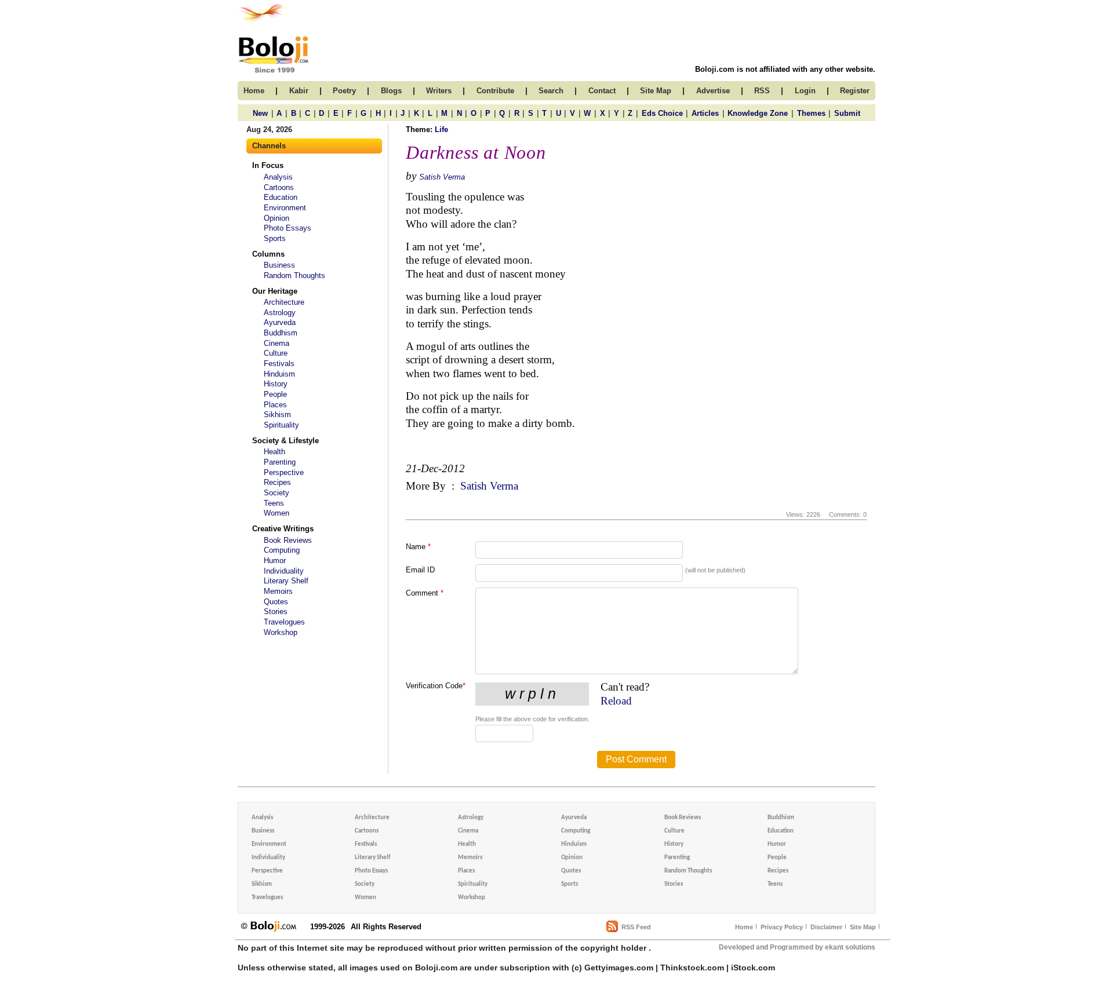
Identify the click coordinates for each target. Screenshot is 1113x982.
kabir (298, 90)
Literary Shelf (286, 580)
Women (276, 513)
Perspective (284, 472)
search (551, 90)
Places (275, 404)
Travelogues (284, 622)
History (276, 383)
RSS (762, 90)
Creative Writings (283, 528)
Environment (285, 207)
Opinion (276, 218)
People (275, 394)
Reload (616, 701)
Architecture (284, 302)
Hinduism (279, 374)
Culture (276, 353)
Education (280, 197)
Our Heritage (274, 291)
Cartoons (279, 187)
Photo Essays (287, 228)
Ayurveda (280, 322)
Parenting (280, 462)
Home (744, 926)
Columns (268, 254)
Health (274, 451)
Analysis (278, 177)
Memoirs (278, 591)
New (260, 113)
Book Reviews (288, 540)
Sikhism (277, 414)
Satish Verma (442, 177)
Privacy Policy (782, 926)
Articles (705, 113)
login (805, 90)
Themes (811, 113)
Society (276, 492)
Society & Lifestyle (285, 440)
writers (439, 90)
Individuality (284, 571)
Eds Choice (662, 113)
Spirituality (281, 425)
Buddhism (280, 332)
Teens (274, 503)
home (253, 90)
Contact (602, 90)
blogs (391, 90)
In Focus (267, 165)
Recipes (277, 482)
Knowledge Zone (758, 113)
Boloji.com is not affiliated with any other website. (785, 69)
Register (855, 90)
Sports (275, 238)
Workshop (280, 632)
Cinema (276, 343)
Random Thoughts (294, 275)
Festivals (279, 363)
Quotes (276, 601)
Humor (275, 560)
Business (279, 265)
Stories (276, 611)
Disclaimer (826, 926)
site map (655, 90)
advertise (713, 90)
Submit (847, 113)
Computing (282, 550)
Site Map (863, 926)
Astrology (280, 312)
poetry (344, 90)
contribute (495, 90)
